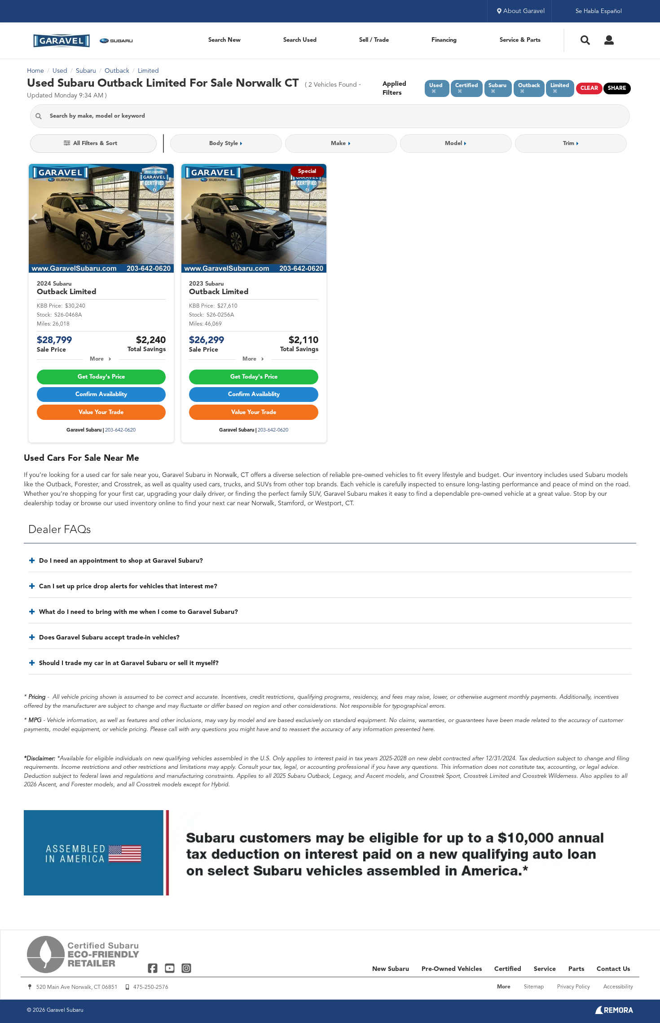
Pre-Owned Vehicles (452, 969)
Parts (576, 969)
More (97, 359)
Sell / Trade (374, 40)
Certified (507, 969)
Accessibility (618, 987)
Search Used (300, 40)
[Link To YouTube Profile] (170, 968)
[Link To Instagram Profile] (186, 968)
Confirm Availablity (101, 394)
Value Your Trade (101, 412)
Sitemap (534, 987)
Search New (224, 40)
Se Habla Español (599, 11)
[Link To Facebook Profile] (153, 968)
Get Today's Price (101, 377)
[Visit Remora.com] (614, 1012)
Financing (444, 40)
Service (545, 969)
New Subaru (390, 969)
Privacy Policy (573, 987)
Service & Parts (520, 40)
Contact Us (613, 969)
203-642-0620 (120, 430)
